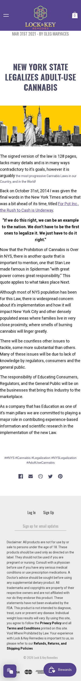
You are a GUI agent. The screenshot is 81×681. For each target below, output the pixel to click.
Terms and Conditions (23, 628)
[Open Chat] (9, 671)
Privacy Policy (50, 623)
